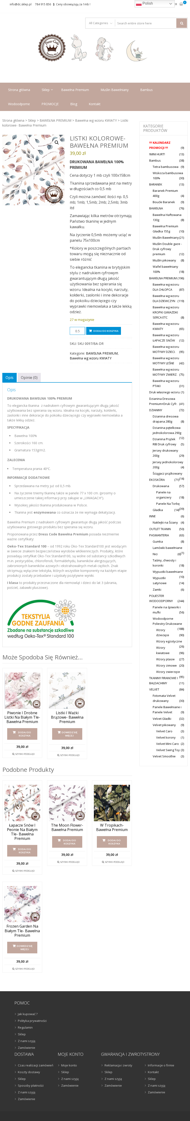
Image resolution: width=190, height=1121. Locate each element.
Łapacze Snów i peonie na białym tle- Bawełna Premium (22, 832)
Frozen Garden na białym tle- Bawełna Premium (22, 931)
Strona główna (19, 90)
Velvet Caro (164, 731)
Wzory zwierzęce (168, 672)
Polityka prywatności (32, 1021)
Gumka (158, 541)
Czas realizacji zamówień (35, 1065)
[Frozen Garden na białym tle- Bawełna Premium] (22, 904)
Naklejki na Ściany (165, 522)
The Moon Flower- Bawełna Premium (67, 827)
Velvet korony (166, 737)
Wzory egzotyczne (169, 641)
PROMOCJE (50, 104)
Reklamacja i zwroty (118, 1065)
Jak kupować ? (28, 1014)
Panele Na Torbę (168, 504)
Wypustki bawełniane (168, 572)
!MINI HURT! (157, 154)
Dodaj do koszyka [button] (24, 734)
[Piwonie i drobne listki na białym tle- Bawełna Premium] (22, 690)
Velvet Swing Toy (168, 750)
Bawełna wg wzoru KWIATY (96, 120)
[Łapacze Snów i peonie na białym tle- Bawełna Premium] (22, 803)
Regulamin (25, 1027)
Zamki (157, 589)
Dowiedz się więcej (69, 734)
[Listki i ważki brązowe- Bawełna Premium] (67, 690)
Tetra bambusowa (165, 167)
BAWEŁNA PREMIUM (55, 120)
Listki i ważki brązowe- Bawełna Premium (67, 717)
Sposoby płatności (31, 1085)
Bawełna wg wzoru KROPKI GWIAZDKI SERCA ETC (166, 312)
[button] (57, 142)
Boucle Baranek (164, 202)
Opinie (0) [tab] (29, 377)
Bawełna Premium (75, 90)
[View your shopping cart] (181, 4)
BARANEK (155, 184)
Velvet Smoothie (164, 756)
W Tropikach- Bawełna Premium (112, 827)
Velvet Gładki (162, 719)
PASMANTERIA (159, 535)
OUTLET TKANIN (160, 529)
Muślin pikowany (164, 260)
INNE (152, 516)
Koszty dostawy (29, 1072)
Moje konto (69, 1065)
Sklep (46, 90)
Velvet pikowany (164, 725)
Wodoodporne (19, 104)
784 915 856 (43, 4)
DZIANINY (155, 410)
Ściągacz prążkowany (167, 473)
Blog (73, 104)
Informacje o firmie (161, 1065)
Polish (147, 3)
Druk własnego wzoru (164, 392)
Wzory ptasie (165, 659)
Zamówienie (26, 1048)
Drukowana (161, 486)
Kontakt (95, 104)
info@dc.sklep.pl (21, 4)
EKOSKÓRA (157, 480)
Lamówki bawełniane (167, 548)
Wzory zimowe (166, 665)
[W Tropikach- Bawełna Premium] (112, 803)
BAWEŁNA (156, 208)
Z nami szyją (26, 1041)
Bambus (146, 90)
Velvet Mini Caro (167, 744)
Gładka (158, 510)
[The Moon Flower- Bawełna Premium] (67, 803)
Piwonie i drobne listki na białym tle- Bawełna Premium (22, 717)
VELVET (154, 689)
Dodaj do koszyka (105, 330)
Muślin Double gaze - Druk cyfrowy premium (167, 249)
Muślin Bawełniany (115, 90)
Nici (155, 554)
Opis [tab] (9, 377)
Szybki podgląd (25, 754)
